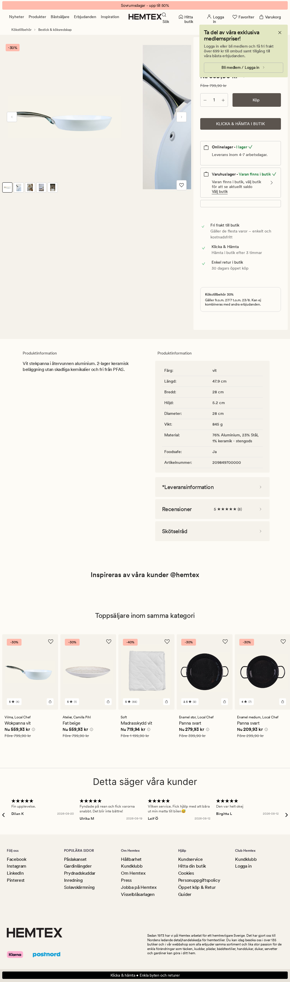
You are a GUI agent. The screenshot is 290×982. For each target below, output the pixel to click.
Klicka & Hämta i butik (240, 123)
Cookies (186, 873)
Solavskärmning (79, 887)
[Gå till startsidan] (145, 17)
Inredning (73, 880)
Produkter (37, 16)
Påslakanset (75, 859)
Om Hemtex (133, 873)
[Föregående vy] (12, 117)
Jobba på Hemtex (138, 887)
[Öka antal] (223, 100)
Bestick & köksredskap (55, 30)
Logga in (243, 866)
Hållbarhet (131, 859)
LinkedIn (15, 873)
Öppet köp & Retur (197, 887)
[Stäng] (279, 32)
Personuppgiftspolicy (199, 880)
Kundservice (190, 859)
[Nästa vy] (181, 117)
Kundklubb (131, 866)
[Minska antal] (205, 100)
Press (126, 880)
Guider (184, 894)
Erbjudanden (85, 16)
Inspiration (110, 16)
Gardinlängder (78, 866)
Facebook (16, 859)
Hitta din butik (192, 866)
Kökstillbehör (21, 30)
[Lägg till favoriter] (181, 185)
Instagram (16, 866)
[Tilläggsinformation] (32, 730)
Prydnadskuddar (80, 873)
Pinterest (16, 880)
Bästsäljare (60, 16)
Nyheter (16, 16)
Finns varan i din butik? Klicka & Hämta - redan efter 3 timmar (145, 5)
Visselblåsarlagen (138, 894)
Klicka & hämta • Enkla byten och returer (145, 975)
